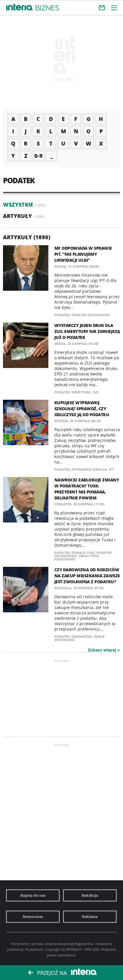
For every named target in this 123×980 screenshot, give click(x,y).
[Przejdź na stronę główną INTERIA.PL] (19, 7)
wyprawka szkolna (89, 469)
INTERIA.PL (74, 949)
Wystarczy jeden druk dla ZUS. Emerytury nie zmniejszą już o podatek (87, 331)
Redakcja (90, 895)
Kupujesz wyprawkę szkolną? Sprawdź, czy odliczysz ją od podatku (81, 408)
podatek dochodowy (90, 315)
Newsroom (33, 916)
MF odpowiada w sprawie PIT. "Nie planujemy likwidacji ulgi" (83, 254)
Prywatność (34, 949)
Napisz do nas (32, 895)
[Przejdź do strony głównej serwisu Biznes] (47, 8)
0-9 (38, 155)
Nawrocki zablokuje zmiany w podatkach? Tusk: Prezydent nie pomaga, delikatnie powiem (86, 489)
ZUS (96, 392)
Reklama (90, 916)
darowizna (81, 636)
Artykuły (17, 215)
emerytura (81, 392)
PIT (111, 469)
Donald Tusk (83, 552)
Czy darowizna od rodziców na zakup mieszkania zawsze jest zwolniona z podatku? (87, 575)
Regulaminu (84, 943)
